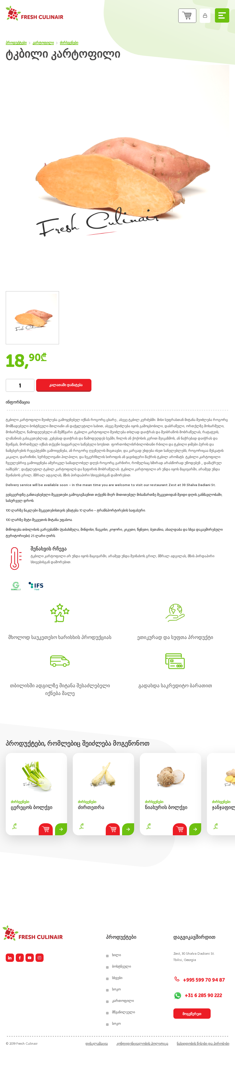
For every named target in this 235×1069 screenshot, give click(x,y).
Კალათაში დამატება (66, 385)
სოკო (116, 989)
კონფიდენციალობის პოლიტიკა (142, 1043)
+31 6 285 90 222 (203, 995)
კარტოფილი (43, 43)
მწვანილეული (123, 1012)
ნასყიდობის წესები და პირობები (203, 1043)
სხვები (117, 978)
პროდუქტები (16, 43)
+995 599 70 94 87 (203, 980)
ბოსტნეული (121, 966)
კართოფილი (123, 1000)
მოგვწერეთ (192, 1014)
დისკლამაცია (96, 1043)
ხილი (116, 955)
